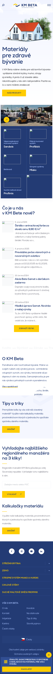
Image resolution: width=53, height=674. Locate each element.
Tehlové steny (11, 112)
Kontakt (5, 613)
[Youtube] (31, 551)
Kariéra (5, 623)
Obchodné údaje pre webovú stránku (26, 649)
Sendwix (8, 146)
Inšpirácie (6, 618)
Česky (29, 639)
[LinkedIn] (41, 551)
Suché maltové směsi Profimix (20, 592)
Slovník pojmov (34, 623)
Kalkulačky (26, 669)
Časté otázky (8, 628)
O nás (5, 608)
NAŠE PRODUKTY (14, 93)
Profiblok (35, 146)
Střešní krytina (11, 563)
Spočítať (11, 429)
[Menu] (49, 5)
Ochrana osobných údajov (26, 654)
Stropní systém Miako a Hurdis (20, 577)
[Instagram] (21, 551)
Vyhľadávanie (3, 5)
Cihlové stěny (10, 585)
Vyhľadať (11, 494)
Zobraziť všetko (26, 328)
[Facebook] (12, 551)
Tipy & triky (32, 618)
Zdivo (5, 570)
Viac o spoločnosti (10, 386)
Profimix (8, 193)
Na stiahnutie (33, 613)
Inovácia (30, 608)
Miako (33, 170)
